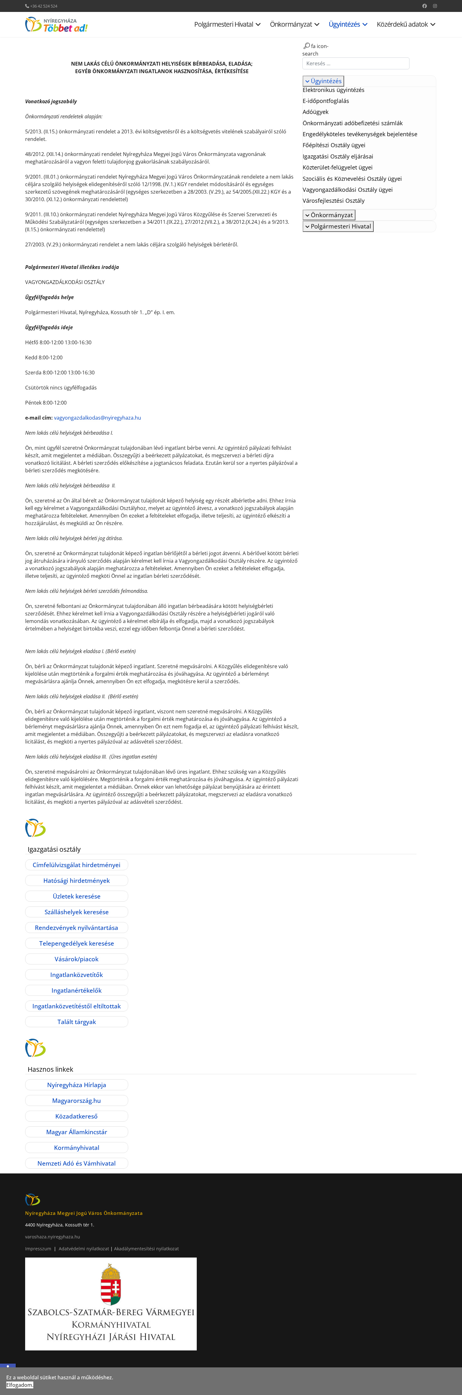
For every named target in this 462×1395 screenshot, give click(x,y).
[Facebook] (424, 6)
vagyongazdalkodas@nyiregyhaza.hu (97, 417)
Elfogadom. (19, 1385)
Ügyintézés (344, 24)
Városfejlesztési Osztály (334, 200)
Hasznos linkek (50, 1069)
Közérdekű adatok (402, 24)
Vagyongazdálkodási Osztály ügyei (348, 189)
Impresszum (38, 1249)
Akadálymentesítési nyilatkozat (146, 1249)
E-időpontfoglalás (326, 101)
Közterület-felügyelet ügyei (338, 167)
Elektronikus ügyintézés (334, 90)
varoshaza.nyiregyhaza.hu (52, 1237)
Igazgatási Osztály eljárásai (338, 156)
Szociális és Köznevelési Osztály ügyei (352, 178)
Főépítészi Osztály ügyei (334, 145)
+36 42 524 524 (43, 6)
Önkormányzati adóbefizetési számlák (353, 123)
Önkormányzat (291, 24)
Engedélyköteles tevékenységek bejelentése (360, 134)
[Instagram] (435, 6)
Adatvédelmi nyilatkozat (84, 1249)
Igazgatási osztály (54, 849)
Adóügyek (315, 111)
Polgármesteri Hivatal (223, 24)
